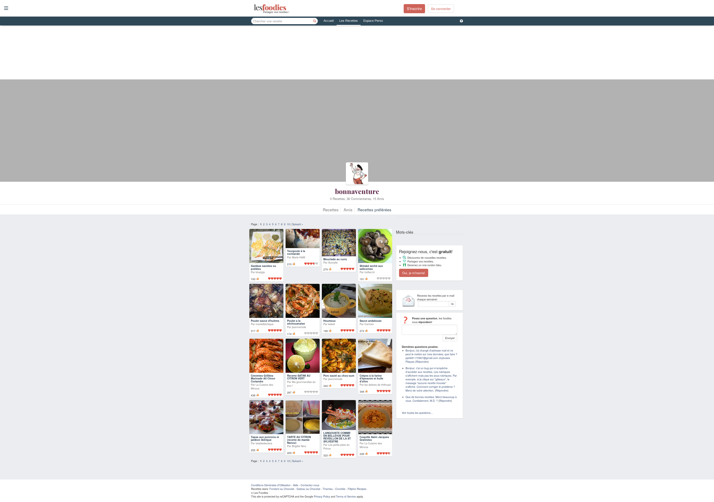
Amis (348, 209)
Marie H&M (298, 272)
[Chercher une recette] (314, 21)
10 (288, 224)
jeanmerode (299, 327)
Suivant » (297, 224)
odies (254, 7)
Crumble (340, 489)
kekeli (331, 324)
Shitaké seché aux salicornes (371, 267)
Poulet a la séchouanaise (296, 322)
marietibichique (265, 324)
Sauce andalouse (371, 321)
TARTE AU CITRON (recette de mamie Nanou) (299, 440)
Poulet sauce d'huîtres (265, 321)
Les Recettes (348, 21)
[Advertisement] (357, 53)
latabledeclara (264, 443)
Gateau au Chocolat (308, 489)
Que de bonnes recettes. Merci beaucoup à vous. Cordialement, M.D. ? (431, 398)
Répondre (422, 361)
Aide (295, 485)
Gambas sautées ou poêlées (263, 267)
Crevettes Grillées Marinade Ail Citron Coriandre (263, 378)
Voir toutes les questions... (417, 413)
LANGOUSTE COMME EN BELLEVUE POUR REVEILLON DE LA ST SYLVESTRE (337, 437)
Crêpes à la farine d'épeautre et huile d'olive (371, 378)
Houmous (329, 321)
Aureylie (333, 269)
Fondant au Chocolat (281, 489)
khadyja (260, 272)
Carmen (369, 324)
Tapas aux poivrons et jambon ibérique (265, 438)
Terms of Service (346, 496)
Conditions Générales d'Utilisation (271, 485)
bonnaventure (357, 191)
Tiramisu (328, 489)
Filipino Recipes (357, 489)
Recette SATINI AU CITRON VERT (298, 377)
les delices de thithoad (377, 384)
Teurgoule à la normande (296, 267)
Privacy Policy (322, 496)
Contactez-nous (310, 485)
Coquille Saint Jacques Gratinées (374, 438)
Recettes (331, 209)
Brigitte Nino (299, 446)
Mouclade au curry (335, 266)
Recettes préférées (374, 209)
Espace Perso (373, 21)
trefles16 (369, 272)
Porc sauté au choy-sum (338, 375)
